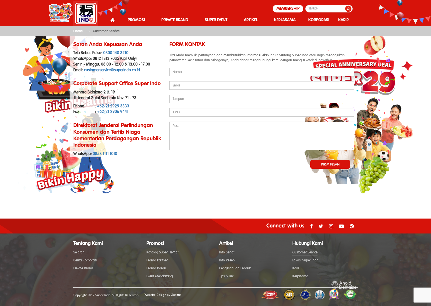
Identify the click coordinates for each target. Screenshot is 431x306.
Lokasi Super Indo (305, 260)
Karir (295, 268)
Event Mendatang (159, 276)
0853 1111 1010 (105, 154)
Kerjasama (300, 276)
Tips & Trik (226, 276)
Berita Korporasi (85, 260)
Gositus (176, 295)
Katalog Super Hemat (162, 252)
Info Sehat (226, 252)
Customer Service (106, 31)
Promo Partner (157, 260)
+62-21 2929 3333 (113, 106)
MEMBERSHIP (288, 9)
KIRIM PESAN (330, 164)
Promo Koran (156, 268)
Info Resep (227, 260)
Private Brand (83, 268)
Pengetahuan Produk (235, 268)
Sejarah (79, 252)
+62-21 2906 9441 (112, 112)
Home (78, 31)
